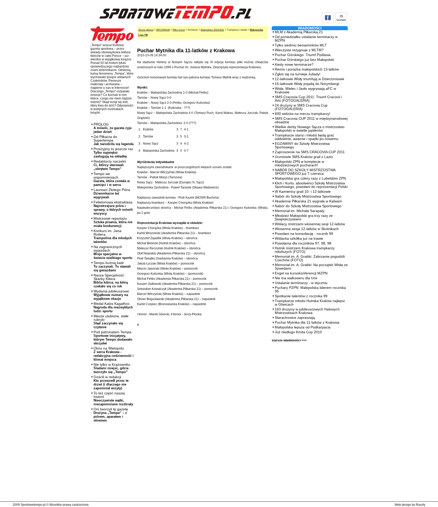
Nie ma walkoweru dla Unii (296, 278)
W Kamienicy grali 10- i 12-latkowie (303, 191)
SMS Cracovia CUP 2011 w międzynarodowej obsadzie (311, 120)
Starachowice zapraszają (295, 318)
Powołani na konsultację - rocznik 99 (304, 234)
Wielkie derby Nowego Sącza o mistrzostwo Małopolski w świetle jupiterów (309, 128)
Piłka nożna (179, 30)
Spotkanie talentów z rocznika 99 (301, 296)
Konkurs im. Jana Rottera (113, 236)
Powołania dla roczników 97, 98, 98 (303, 243)
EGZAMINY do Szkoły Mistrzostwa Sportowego (302, 145)
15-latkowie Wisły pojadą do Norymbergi (307, 84)
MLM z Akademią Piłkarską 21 (299, 32)
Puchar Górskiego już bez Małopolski (304, 60)
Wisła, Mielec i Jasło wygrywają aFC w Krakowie (305, 90)
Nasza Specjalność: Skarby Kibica (111, 280)
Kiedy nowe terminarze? (294, 64)
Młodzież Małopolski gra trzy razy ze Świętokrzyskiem (304, 217)
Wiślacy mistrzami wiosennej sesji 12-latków (310, 224)
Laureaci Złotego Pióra (112, 193)
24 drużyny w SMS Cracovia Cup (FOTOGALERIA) (301, 107)
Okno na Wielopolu (114, 353)
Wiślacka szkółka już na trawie (299, 238)
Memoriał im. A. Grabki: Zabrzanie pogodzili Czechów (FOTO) (310, 258)
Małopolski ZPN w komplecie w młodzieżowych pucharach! (299, 163)
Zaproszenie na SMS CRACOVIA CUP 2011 (310, 152)
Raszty (420, 504)
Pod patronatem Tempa (113, 337)
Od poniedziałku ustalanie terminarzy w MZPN (306, 38)
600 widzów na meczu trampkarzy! (302, 114)
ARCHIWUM (163, 30)
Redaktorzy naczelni (110, 165)
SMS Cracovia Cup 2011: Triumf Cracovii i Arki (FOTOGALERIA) (308, 98)
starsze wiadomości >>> (289, 340)
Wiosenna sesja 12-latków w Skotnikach (307, 229)
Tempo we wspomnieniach (112, 179)
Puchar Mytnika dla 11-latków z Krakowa (307, 322)
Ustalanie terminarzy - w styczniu (301, 283)
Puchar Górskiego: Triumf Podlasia (303, 55)
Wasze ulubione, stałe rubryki (111, 321)
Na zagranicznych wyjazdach (113, 252)
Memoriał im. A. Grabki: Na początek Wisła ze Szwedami (311, 266)
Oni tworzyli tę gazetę (111, 414)
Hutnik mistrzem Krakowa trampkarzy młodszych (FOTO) (305, 250)
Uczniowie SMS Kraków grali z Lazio (304, 157)
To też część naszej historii (113, 398)
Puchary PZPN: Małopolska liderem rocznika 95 (310, 289)
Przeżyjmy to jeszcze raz (113, 152)
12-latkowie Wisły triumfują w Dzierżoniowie (309, 79)
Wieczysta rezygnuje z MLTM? (299, 50)
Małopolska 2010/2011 (212, 30)
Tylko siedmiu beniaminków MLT (301, 45)
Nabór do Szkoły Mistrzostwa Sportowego (308, 196)
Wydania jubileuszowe (111, 295)
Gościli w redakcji (111, 382)
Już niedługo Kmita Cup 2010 (298, 332)
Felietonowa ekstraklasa (113, 207)
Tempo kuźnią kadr (112, 266)
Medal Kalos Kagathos (113, 307)
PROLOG (113, 128)
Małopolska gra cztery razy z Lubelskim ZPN (310, 178)
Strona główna (145, 30)
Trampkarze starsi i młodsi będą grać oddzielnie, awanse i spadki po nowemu (306, 137)
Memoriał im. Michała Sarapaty (299, 211)
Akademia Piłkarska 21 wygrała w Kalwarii (308, 201)
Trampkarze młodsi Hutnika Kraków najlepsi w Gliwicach (310, 302)
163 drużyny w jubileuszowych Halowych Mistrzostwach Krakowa (307, 311)
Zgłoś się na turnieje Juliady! (297, 74)
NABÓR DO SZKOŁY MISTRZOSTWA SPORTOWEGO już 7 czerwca (305, 172)
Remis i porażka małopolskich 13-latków (307, 69)
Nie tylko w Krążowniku (112, 368)
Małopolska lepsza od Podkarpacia (303, 327)
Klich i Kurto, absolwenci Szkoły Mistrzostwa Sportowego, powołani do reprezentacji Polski (311, 185)
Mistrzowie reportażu (113, 222)
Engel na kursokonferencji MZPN (301, 273)
